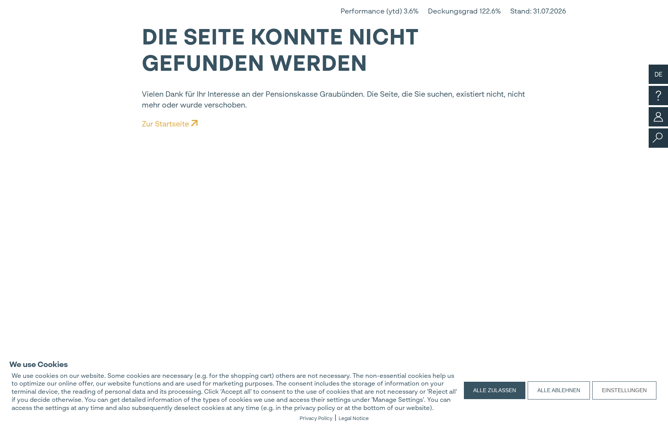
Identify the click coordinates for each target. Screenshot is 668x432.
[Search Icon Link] (658, 140)
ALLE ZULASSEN (494, 390)
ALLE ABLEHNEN (558, 390)
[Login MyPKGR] (658, 124)
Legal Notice (354, 418)
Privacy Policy (316, 418)
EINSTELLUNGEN (624, 390)
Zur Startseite (166, 124)
